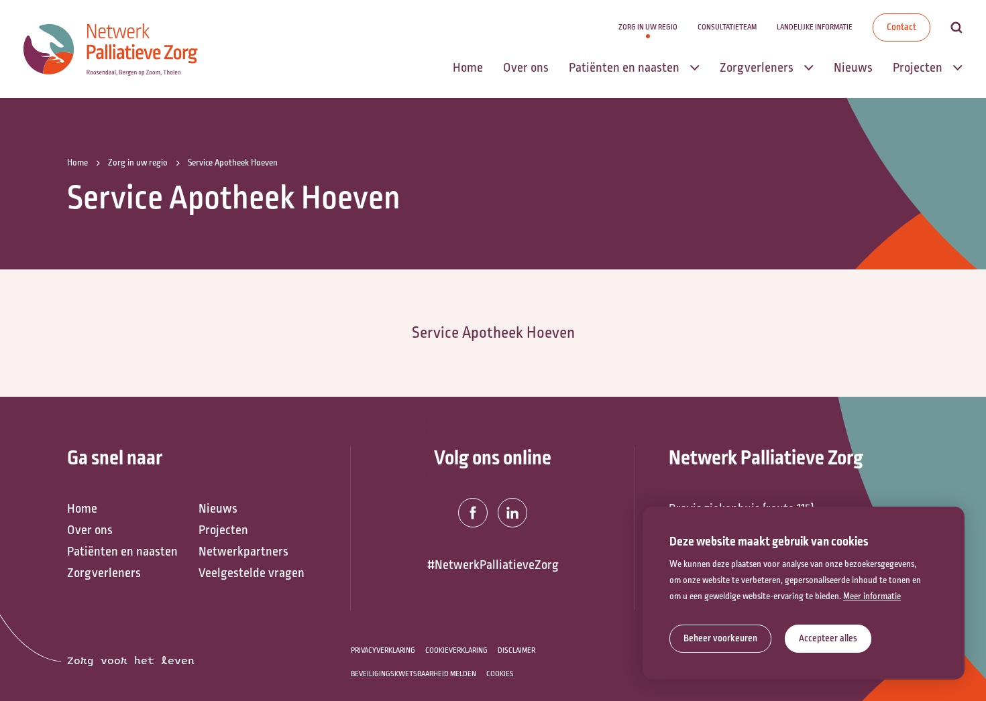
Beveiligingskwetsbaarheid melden (413, 674)
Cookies (500, 674)
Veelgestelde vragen (252, 573)
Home (82, 508)
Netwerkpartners (243, 551)
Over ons (90, 530)
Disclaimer (516, 650)
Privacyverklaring (383, 650)
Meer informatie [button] (872, 596)
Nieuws (218, 508)
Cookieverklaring (456, 650)
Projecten (223, 530)
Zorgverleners (104, 573)
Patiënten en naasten (122, 551)
